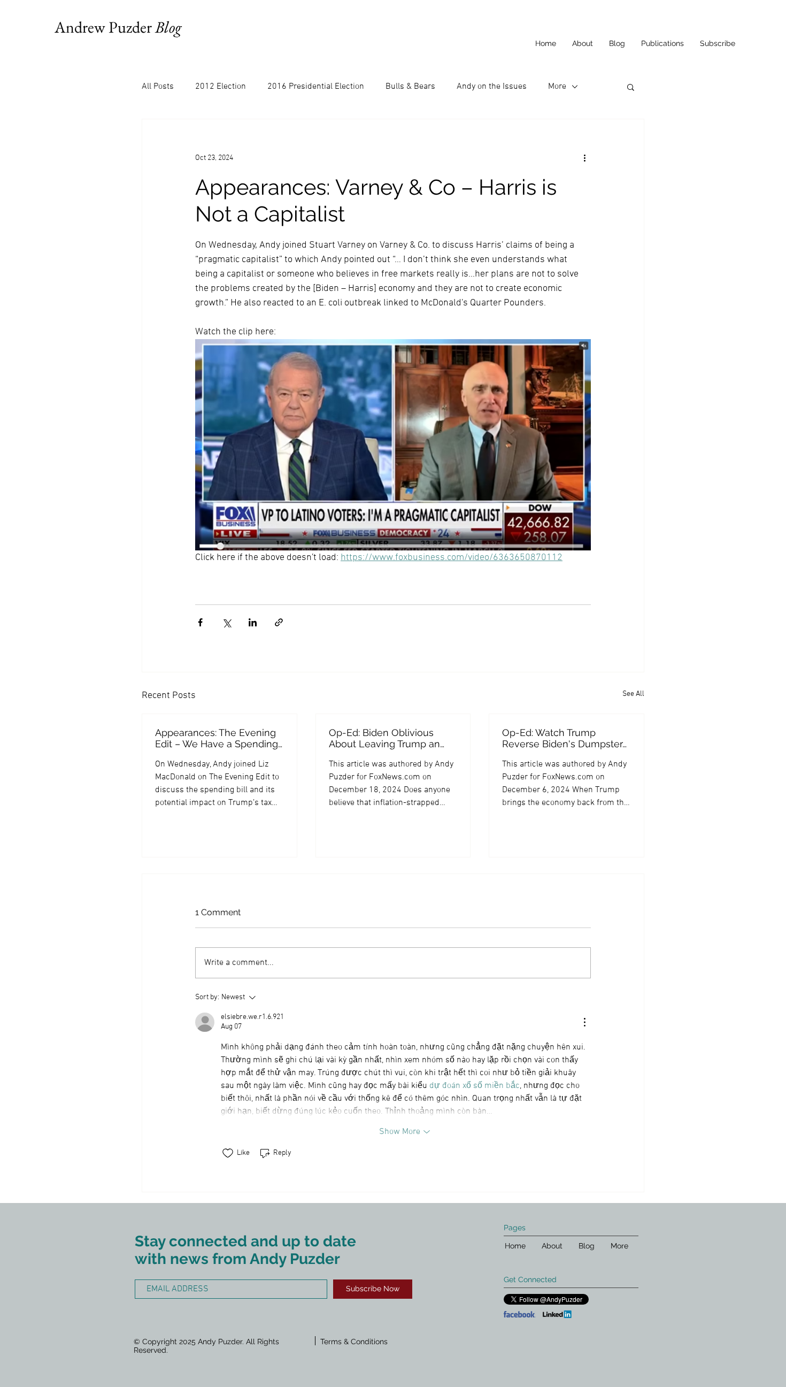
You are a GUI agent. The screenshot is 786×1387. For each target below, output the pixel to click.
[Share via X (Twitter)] (226, 622)
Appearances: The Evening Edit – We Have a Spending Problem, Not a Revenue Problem (216, 738)
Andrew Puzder (118, 27)
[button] (631, 86)
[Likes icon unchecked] (228, 1153)
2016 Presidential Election (315, 86)
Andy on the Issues (492, 86)
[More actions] (584, 157)
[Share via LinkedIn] (253, 622)
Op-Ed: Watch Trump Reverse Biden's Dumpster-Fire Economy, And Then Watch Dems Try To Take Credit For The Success (564, 738)
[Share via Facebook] (200, 622)
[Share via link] (279, 622)
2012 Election (220, 86)
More (557, 86)
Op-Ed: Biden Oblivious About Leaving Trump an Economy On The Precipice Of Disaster (390, 738)
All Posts (158, 86)
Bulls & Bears (410, 86)
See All (633, 694)
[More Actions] (584, 1022)
